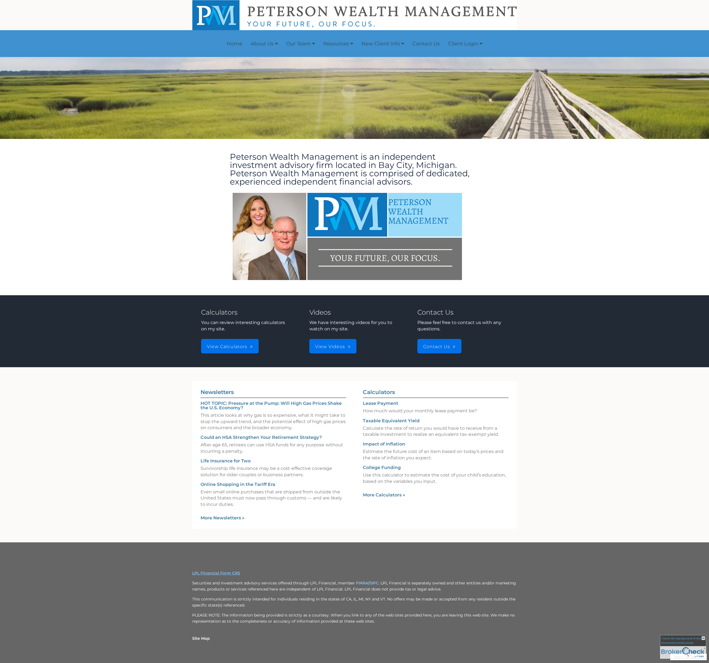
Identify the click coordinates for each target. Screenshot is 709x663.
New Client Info (380, 44)
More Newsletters (223, 517)
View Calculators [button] (227, 346)
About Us (262, 44)
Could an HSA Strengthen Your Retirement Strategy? (261, 437)
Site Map (201, 638)
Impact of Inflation (384, 444)
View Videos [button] (330, 346)
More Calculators (384, 495)
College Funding (382, 467)
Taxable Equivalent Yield (391, 420)
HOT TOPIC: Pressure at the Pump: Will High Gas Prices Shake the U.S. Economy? (271, 405)
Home (234, 44)
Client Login (463, 44)
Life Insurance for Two (226, 460)
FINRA (362, 583)
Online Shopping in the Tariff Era (238, 484)
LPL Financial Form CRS (216, 573)
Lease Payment (380, 403)
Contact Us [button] (436, 346)
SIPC (374, 583)
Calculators (379, 392)
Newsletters (217, 392)
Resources (336, 44)
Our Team (298, 44)
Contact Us (426, 44)
